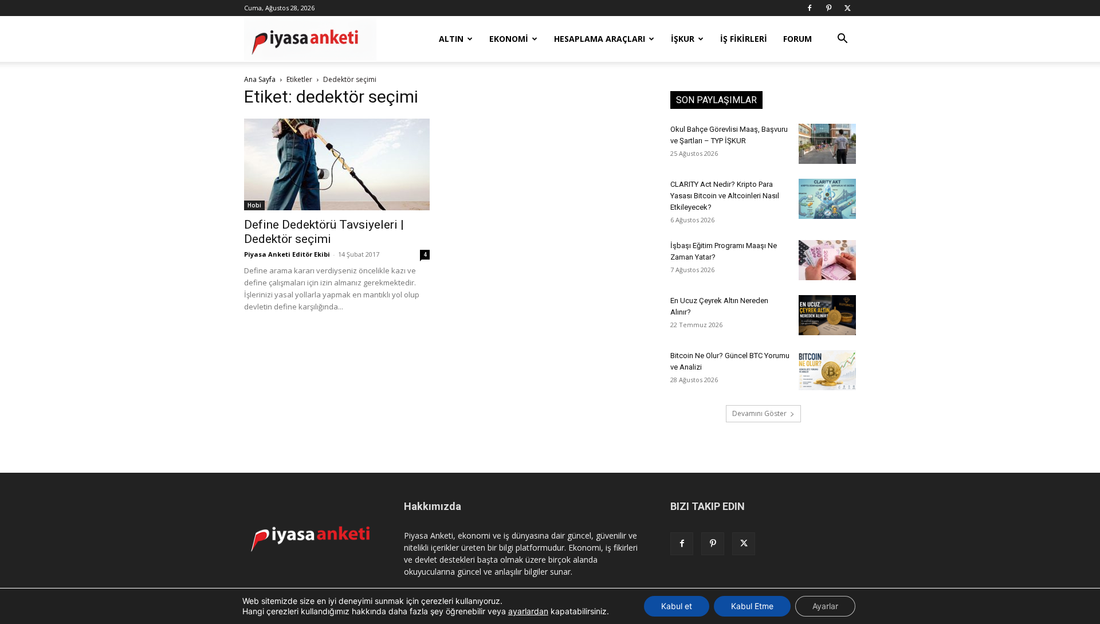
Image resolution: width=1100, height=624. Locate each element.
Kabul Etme (752, 606)
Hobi (254, 205)
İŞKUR (682, 38)
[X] (847, 8)
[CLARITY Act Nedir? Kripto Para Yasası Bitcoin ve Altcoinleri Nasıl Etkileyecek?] (827, 199)
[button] (842, 39)
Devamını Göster (759, 413)
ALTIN (451, 38)
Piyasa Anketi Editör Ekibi (287, 254)
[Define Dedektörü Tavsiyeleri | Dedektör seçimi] (337, 164)
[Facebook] (809, 8)
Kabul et (676, 606)
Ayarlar (825, 606)
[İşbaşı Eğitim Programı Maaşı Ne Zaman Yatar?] (827, 260)
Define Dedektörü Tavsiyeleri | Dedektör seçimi (324, 232)
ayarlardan (528, 611)
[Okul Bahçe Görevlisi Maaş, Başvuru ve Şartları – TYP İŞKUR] (827, 144)
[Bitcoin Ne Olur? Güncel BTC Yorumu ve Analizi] (827, 370)
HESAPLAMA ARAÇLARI (599, 38)
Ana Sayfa (260, 79)
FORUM (797, 38)
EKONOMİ (508, 38)
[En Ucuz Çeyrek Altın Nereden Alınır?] (827, 315)
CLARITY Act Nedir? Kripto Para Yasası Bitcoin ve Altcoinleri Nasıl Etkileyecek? (724, 195)
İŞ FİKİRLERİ (743, 38)
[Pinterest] (828, 8)
